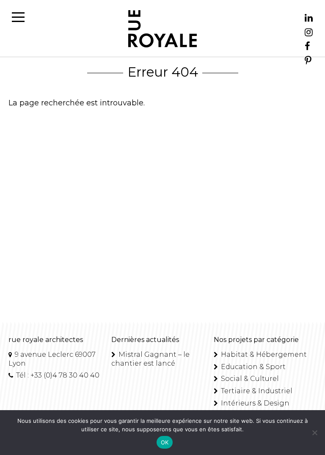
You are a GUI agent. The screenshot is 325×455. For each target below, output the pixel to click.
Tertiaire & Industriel (255, 391)
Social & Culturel (249, 379)
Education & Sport (252, 367)
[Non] (314, 432)
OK (165, 442)
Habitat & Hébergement (263, 354)
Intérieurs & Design (254, 403)
